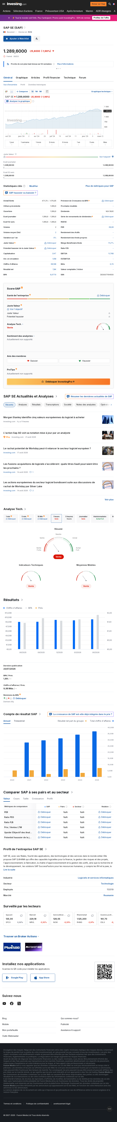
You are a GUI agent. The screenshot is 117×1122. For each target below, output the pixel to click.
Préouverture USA (54, 11)
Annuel (6, 721)
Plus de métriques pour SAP (100, 186)
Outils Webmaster (10, 1036)
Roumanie (109, 895)
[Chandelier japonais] (6, 91)
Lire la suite (9, 869)
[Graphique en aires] (11, 91)
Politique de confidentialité (37, 1104)
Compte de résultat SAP (20, 714)
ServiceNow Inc (59, 915)
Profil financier (51, 77)
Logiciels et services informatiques (96, 878)
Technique (70, 77)
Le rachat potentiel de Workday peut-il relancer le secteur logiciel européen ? (47, 448)
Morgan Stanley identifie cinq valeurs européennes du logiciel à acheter (44, 417)
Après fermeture (75, 11)
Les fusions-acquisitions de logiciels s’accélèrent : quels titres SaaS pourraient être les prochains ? (50, 466)
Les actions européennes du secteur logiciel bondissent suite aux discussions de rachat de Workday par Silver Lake (49, 484)
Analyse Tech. (13, 509)
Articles (35, 77)
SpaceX (9, 915)
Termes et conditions (12, 1104)
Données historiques (37, 85)
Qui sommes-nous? (70, 1018)
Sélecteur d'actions (23, 11)
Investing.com (9, 453)
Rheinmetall (82, 915)
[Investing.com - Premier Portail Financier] (16, 4)
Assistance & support (70, 1030)
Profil (23, 85)
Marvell (33, 915)
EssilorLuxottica (107, 915)
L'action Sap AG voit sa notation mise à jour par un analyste (36, 432)
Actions (6, 11)
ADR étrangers (103, 11)
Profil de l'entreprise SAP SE (23, 849)
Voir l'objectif (104, 157)
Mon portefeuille (10, 1030)
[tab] (10, 518)
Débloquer (46, 812)
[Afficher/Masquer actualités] (47, 91)
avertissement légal (62, 1104)
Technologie (107, 883)
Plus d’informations (65, 64)
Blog (4, 1018)
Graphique (22, 77)
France (39, 11)
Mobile (5, 1024)
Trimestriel (19, 721)
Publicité (65, 1024)
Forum (82, 77)
